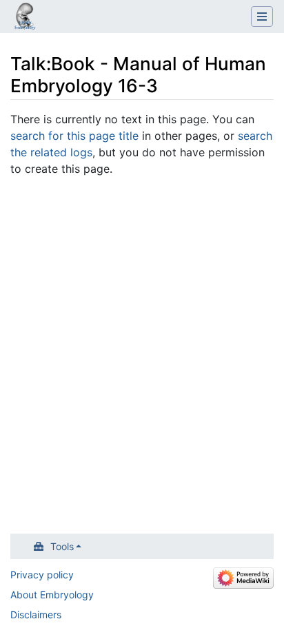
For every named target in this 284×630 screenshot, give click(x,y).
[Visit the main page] (25, 18)
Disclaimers (35, 614)
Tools (62, 546)
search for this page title (74, 136)
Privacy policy (42, 574)
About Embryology (52, 594)
